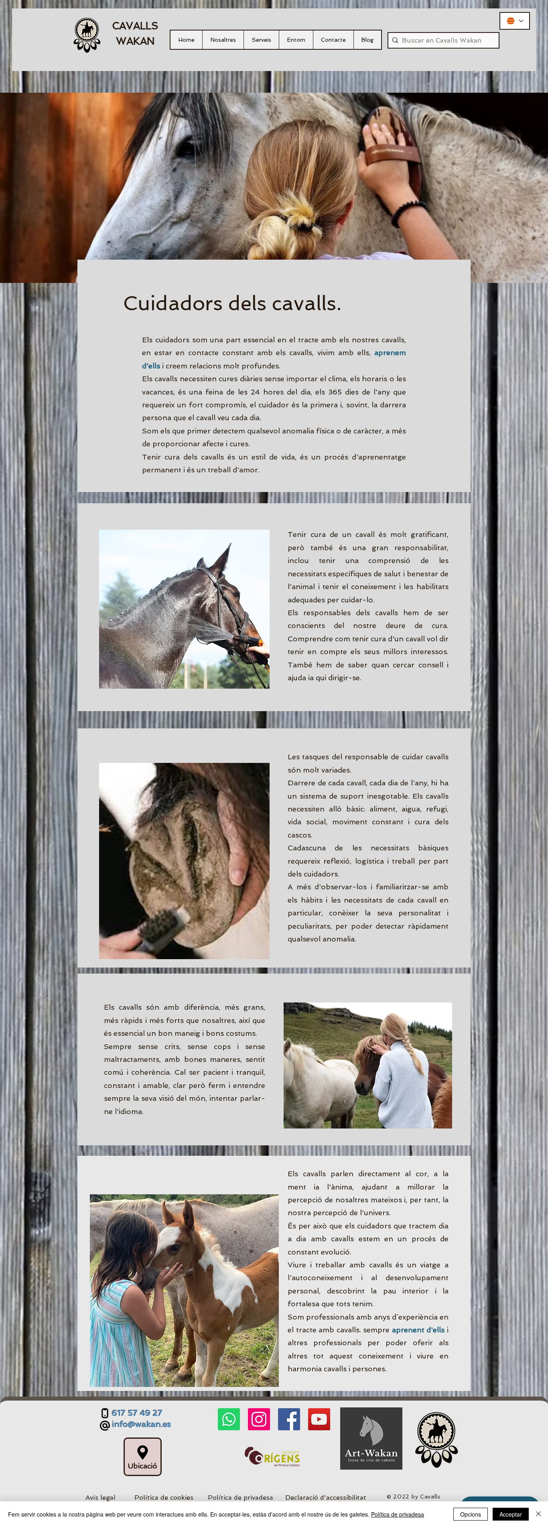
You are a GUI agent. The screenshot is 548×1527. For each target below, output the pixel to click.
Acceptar (510, 1514)
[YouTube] (319, 1419)
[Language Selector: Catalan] (514, 21)
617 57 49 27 (137, 1413)
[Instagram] (259, 1419)
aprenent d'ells (418, 1330)
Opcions (470, 1514)
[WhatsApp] (229, 1419)
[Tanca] (538, 1514)
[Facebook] (289, 1419)
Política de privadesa (397, 1514)
